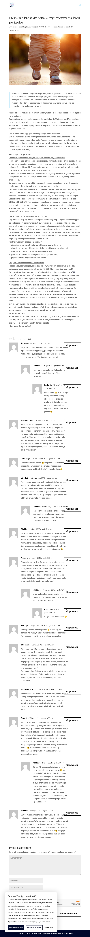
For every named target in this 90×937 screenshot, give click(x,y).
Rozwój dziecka (51, 27)
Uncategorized (64, 27)
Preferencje (49, 927)
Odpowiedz (72, 345)
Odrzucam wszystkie (34, 927)
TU (73, 272)
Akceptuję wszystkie (16, 927)
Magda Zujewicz (28, 27)
